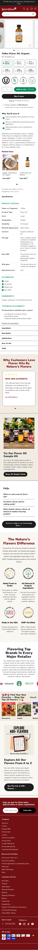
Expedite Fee (6, 904)
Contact (4, 826)
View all (33, 697)
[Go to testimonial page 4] (20, 408)
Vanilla (19, 718)
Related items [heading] (7, 151)
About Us (5, 823)
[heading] (9, 9)
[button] (31, 9)
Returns (4, 898)
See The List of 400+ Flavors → (16, 787)
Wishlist (4, 884)
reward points (14, 191)
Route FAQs (6, 901)
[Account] (27, 9)
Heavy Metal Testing (8, 913)
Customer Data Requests (10, 849)
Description (6, 333)
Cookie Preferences (8, 844)
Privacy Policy (6, 841)
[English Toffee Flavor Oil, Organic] (10, 162)
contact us (20, 189)
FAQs (4, 348)
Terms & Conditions (8, 838)
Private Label (6, 832)
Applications (7, 338)
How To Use (6, 343)
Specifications (7, 197)
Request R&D (6, 829)
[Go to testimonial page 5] (22, 408)
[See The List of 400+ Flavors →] (19, 740)
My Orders (5, 881)
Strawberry (6, 718)
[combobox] (19, 14)
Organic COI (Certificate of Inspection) (14, 907)
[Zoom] (30, 45)
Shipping (11, 100)
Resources (5, 867)
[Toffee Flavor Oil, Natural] (27, 162)
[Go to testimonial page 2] (17, 408)
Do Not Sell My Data (8, 847)
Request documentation (10, 323)
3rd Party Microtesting (9, 910)
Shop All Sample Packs (15, 474)
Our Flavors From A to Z (10, 858)
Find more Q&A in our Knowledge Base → (19, 524)
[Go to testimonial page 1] (15, 408)
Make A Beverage (7, 870)
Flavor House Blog (8, 861)
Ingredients (6, 328)
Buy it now (19, 96)
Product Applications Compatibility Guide (15, 864)
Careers (4, 835)
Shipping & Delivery (8, 895)
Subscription (6, 887)
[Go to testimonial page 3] (19, 408)
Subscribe (27, 810)
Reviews (4, 893)
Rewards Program (8, 890)
